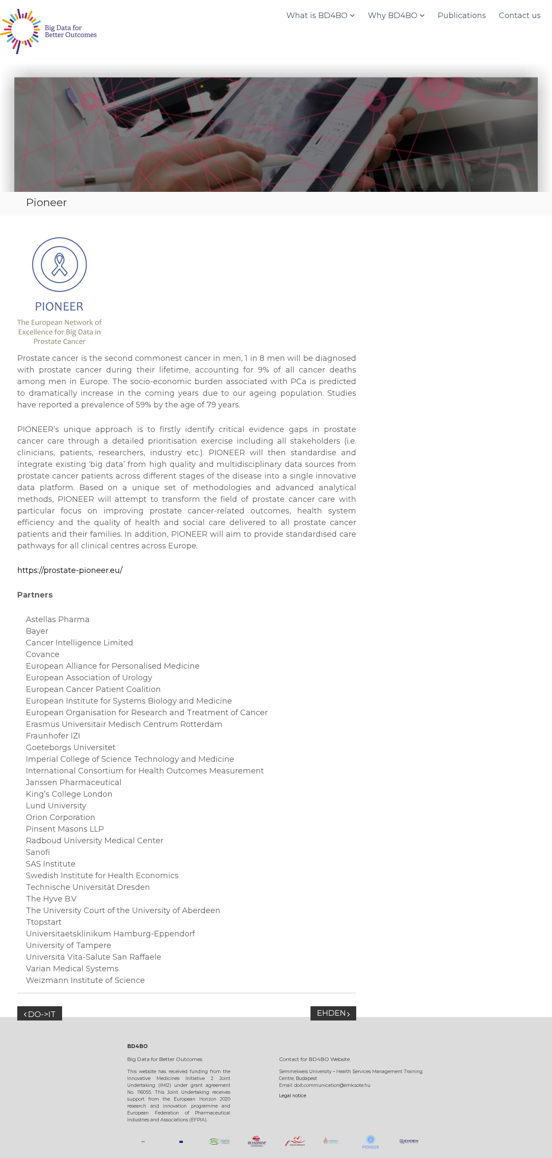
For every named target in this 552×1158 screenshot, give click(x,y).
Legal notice (292, 1096)
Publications (462, 15)
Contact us (520, 15)
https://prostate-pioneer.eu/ (69, 570)
